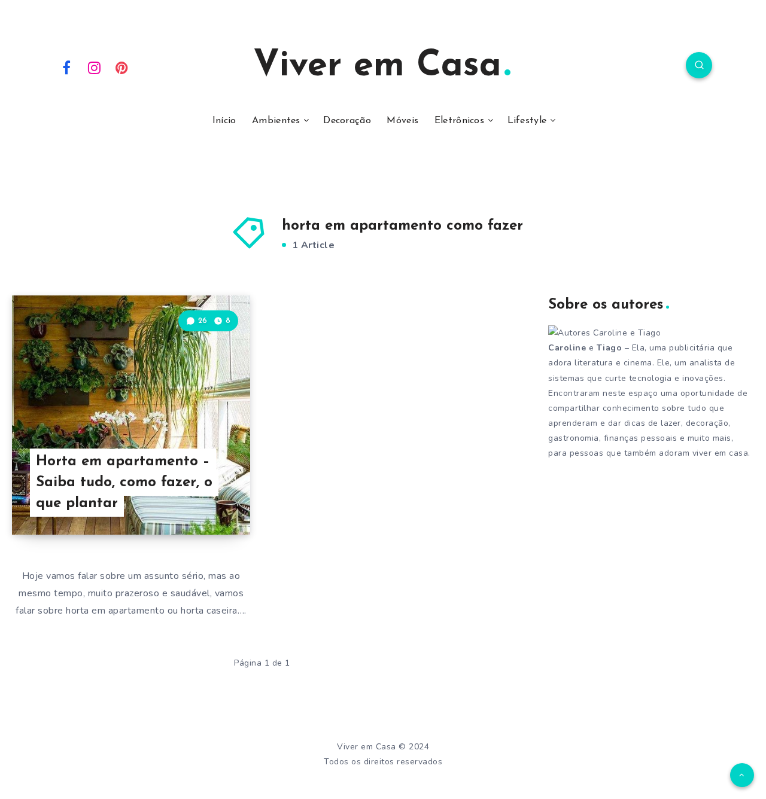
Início (224, 121)
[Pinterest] (122, 67)
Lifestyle (527, 121)
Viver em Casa (377, 66)
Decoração (347, 121)
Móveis (402, 121)
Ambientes (276, 121)
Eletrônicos (459, 121)
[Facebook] (66, 67)
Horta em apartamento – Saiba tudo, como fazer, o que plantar (124, 483)
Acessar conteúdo (194, 499)
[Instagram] (94, 67)
